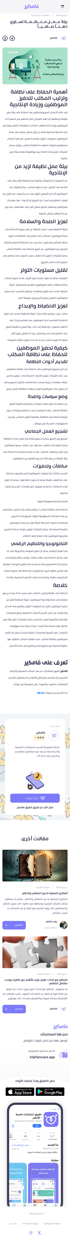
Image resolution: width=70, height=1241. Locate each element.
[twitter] (39, 1233)
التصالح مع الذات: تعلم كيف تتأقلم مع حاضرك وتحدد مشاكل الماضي (36, 981)
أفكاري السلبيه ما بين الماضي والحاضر (45, 893)
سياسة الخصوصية (52, 1223)
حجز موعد (32, 798)
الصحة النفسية (42, 887)
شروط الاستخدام (30, 1223)
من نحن (13, 1223)
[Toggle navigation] (63, 6)
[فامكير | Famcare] (31, 6)
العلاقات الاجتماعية (40, 15)
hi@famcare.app (42, 1057)
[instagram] (31, 1233)
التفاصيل (19, 925)
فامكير (53, 38)
